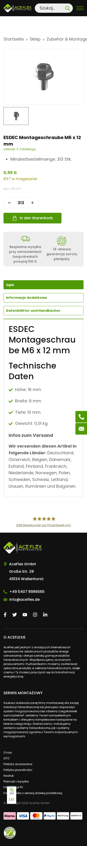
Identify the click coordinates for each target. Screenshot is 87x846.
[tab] (43, 297)
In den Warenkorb (36, 218)
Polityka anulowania (17, 764)
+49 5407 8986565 (27, 591)
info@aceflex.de (24, 599)
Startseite (13, 39)
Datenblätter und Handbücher (33, 310)
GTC (6, 758)
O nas (7, 752)
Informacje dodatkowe (26, 297)
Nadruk (8, 776)
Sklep (35, 39)
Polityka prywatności (17, 770)
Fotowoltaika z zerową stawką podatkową (32, 793)
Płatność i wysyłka (16, 781)
